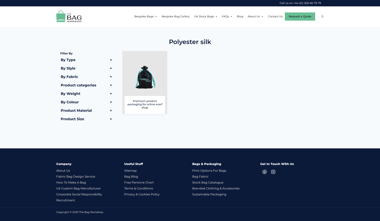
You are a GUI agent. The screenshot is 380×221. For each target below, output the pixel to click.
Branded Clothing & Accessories (216, 188)
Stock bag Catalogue (207, 182)
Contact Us (275, 16)
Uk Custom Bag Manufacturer (78, 188)
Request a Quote (300, 16)
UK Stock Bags (204, 16)
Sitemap (130, 170)
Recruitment (65, 200)
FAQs (225, 16)
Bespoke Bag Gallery (176, 16)
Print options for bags (209, 170)
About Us (254, 16)
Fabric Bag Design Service (75, 176)
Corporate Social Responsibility (79, 194)
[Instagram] (273, 172)
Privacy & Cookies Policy (142, 194)
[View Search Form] (321, 16)
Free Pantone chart (139, 182)
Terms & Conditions (138, 188)
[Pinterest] (264, 172)
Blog (240, 16)
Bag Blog (131, 176)
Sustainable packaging (209, 194)
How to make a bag (71, 182)
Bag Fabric (200, 176)
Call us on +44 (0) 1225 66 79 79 (300, 3)
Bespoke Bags (144, 16)
